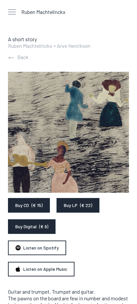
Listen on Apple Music (45, 269)
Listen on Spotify (41, 248)
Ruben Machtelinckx (43, 12)
